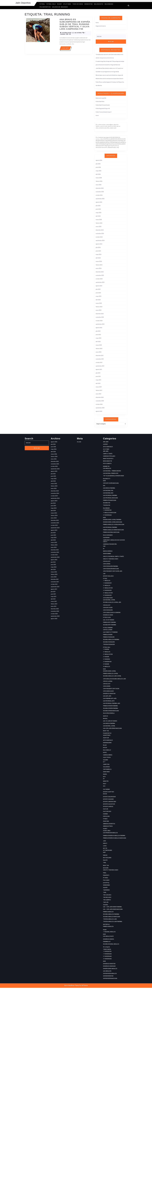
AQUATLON (106, 737)
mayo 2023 (98, 296)
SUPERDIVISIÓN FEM (108, 976)
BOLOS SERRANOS (108, 535)
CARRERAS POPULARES (109, 456)
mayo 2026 (98, 170)
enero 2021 (98, 394)
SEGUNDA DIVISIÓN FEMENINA (110, 708)
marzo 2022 (99, 345)
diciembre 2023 (100, 272)
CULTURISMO (106, 789)
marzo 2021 (99, 387)
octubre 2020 (99, 404)
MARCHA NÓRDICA (107, 551)
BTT (104, 762)
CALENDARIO (106, 537)
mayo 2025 (98, 212)
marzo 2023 (99, 303)
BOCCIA (105, 747)
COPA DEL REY (106, 561)
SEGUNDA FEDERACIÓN (109, 642)
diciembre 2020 (100, 397)
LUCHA (104, 845)
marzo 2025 (99, 219)
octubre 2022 (99, 320)
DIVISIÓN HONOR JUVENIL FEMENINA (112, 519)
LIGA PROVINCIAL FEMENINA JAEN (111, 703)
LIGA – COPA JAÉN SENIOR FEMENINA (112, 906)
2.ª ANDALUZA (106, 585)
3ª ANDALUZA (106, 666)
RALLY (104, 783)
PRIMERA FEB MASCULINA (109, 500)
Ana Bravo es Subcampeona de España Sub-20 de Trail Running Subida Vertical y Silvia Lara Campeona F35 (75, 24)
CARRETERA (106, 764)
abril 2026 (98, 174)
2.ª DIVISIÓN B (106, 659)
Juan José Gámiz (78, 32)
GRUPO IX (105, 716)
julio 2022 (98, 331)
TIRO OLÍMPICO (107, 899)
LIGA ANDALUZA (107, 468)
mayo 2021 (98, 380)
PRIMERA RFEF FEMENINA (109, 622)
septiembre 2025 (100, 198)
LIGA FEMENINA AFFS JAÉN (109, 698)
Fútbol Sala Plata (100, 101)
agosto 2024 (99, 244)
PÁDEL (104, 872)
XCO (104, 786)
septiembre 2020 (100, 407)
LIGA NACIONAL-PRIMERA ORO (110, 473)
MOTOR (105, 848)
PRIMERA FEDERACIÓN (108, 637)
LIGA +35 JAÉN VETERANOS (110, 721)
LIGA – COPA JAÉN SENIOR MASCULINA (113, 909)
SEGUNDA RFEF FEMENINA (109, 624)
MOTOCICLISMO (107, 857)
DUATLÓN (105, 809)
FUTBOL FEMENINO (108, 627)
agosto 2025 (99, 202)
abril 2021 (98, 383)
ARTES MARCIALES (108, 446)
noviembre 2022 (100, 317)
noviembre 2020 (100, 400)
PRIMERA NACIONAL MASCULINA (111, 532)
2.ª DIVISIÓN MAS (107, 515)
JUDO (104, 841)
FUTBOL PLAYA (107, 617)
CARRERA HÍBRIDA (107, 755)
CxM (104, 546)
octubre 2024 (99, 237)
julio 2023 (98, 289)
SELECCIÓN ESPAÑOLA (108, 713)
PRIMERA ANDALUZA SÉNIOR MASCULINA (113, 529)
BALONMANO (109, 4)
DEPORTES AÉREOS (108, 806)
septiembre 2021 (100, 366)
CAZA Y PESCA (107, 757)
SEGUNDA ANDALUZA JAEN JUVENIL (112, 676)
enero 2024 (98, 268)
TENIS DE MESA (78, 4)
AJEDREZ (105, 444)
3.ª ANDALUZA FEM (108, 592)
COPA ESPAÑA (106, 563)
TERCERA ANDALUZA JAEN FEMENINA (112, 921)
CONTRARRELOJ (107, 769)
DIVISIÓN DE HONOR (108, 615)
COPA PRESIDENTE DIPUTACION (111, 688)
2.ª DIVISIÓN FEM (107, 661)
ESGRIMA (105, 814)
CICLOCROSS (106, 766)
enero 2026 (98, 184)
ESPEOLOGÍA (106, 816)
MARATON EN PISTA (108, 458)
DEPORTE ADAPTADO (108, 791)
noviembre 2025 (100, 191)
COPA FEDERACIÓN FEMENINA (110, 566)
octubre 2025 (99, 195)
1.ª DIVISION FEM (107, 951)
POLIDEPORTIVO (45, 7)
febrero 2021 (99, 390)
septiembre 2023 (100, 282)
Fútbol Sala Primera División (103, 105)
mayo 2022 (98, 338)
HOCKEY (105, 828)
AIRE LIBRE (105, 441)
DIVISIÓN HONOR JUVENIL (109, 671)
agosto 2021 (99, 369)
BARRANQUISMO (107, 742)
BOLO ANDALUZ (107, 750)
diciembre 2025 (100, 188)
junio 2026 (98, 167)
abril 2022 (98, 341)
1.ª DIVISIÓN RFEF (107, 583)
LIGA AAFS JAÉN (107, 696)
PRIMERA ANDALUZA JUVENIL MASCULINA (113, 524)
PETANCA (105, 877)
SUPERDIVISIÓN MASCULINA (110, 978)
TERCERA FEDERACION (109, 644)
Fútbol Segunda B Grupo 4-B (103, 108)
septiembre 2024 (100, 240)
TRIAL (104, 862)
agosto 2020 (99, 411)
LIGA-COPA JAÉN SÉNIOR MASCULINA (112, 728)
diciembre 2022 (100, 313)
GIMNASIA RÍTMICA (108, 826)
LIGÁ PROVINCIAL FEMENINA (110, 527)
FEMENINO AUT (107, 941)
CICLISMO (105, 759)
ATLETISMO (67, 4)
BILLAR (105, 745)
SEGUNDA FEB (106, 502)
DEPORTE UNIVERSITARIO (109, 801)
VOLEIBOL (105, 904)
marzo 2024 (99, 261)
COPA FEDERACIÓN (108, 610)
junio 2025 (98, 209)
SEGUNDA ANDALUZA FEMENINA (111, 639)
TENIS (104, 892)
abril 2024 (98, 258)
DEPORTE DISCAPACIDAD (109, 796)
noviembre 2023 (100, 275)
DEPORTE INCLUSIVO (108, 576)
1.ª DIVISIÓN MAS (107, 953)
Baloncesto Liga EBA (101, 98)
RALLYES (105, 860)
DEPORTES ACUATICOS (109, 804)
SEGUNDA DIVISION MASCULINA (111, 710)
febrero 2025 (99, 223)
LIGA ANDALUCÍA (107, 971)
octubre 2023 (99, 278)
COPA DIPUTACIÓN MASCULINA (111, 483)
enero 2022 (98, 352)
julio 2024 (98, 247)
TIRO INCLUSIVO (107, 897)
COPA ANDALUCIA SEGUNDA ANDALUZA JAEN (114, 678)
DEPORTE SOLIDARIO (108, 799)
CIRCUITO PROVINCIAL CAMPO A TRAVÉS (113, 556)
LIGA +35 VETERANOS (108, 620)
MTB (104, 776)
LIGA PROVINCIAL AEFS (108, 701)
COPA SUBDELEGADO (108, 691)
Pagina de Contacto (101, 26)
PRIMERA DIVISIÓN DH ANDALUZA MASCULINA (114, 838)
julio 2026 (98, 163)
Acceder (79, 441)
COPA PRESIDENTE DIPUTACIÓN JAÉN (112, 571)
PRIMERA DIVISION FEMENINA (110, 705)
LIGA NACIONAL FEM (108, 490)
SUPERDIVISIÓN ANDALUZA (110, 973)
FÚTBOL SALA (51, 4)
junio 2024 (98, 251)
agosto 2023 (99, 285)
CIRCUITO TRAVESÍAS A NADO (110, 559)
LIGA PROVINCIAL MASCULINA (110, 498)
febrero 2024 (99, 265)
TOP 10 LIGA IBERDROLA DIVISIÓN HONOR (113, 475)
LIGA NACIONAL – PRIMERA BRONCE (112, 471)
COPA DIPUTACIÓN (107, 607)
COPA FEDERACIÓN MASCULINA (111, 568)
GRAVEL (105, 774)
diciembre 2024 (100, 230)
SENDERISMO (106, 885)
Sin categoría (106, 947)
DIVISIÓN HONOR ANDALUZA (110, 968)
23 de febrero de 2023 (66, 32)
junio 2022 (98, 334)
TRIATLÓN (105, 902)
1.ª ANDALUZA (106, 580)
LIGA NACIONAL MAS (108, 493)
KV (103, 548)
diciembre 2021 (100, 355)
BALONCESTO (98, 4)
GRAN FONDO (106, 771)
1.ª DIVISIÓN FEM (107, 510)
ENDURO (105, 855)
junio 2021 (98, 376)
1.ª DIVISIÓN (106, 649)
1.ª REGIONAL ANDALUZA (109, 931)
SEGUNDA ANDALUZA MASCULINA (111, 916)
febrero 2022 (99, 348)
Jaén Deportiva (23, 3)
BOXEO (105, 752)
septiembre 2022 (100, 324)
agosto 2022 (99, 327)
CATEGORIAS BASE (108, 597)
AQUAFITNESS (106, 735)
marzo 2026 (99, 177)
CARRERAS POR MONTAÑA (110, 544)
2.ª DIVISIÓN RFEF (107, 590)
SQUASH (105, 887)
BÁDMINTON (89, 4)
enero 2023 (98, 310)
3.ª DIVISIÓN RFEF (107, 595)
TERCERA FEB (106, 505)
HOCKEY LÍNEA (106, 830)
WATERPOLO (106, 924)
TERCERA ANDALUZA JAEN (110, 919)
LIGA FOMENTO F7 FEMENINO (110, 632)
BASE (104, 480)
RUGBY (59, 4)
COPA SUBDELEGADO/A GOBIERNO (111, 612)
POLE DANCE (106, 880)
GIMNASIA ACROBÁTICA (109, 823)
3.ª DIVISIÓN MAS (107, 958)
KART (104, 852)
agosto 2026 (99, 160)
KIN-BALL (105, 718)
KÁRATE (105, 843)
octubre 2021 (99, 362)
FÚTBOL (42, 4)
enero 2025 (98, 226)
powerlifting (106, 882)
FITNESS (105, 818)
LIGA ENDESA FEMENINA (109, 488)
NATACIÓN (105, 868)
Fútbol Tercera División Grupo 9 (103, 112)
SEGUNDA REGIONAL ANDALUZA (111, 944)
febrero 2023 (99, 306)
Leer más (66, 48)
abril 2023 (98, 299)
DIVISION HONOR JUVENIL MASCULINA (112, 522)
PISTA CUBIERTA (107, 463)
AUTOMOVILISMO (107, 850)
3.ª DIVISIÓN (106, 664)
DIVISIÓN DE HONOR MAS (109, 966)
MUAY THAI (106, 730)
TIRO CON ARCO (107, 895)
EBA (104, 485)
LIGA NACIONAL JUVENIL (109, 599)
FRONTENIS (106, 821)
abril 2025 (98, 216)
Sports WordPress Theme (71, 985)
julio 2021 (98, 373)
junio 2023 (98, 292)
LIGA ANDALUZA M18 (108, 936)
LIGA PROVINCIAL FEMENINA (110, 495)
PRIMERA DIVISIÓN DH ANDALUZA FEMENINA (114, 835)
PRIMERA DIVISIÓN (107, 634)
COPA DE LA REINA (107, 629)
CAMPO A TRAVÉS (107, 453)
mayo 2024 (98, 254)
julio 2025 (98, 205)
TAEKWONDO (106, 890)
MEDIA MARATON (107, 461)
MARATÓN (105, 781)
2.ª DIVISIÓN (106, 656)
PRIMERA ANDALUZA (108, 911)
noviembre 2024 (100, 233)
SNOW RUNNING (107, 553)
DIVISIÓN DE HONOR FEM (109, 693)
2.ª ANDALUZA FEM (108, 588)
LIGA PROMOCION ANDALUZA (110, 832)
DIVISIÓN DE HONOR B (108, 939)
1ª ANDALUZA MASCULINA (109, 512)
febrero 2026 (99, 181)
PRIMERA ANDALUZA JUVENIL (110, 673)
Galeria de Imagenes (60, 7)
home (97, 22)
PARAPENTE (106, 875)
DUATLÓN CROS (107, 811)
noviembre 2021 (100, 359)
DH (103, 778)
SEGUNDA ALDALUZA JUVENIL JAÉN (112, 602)
